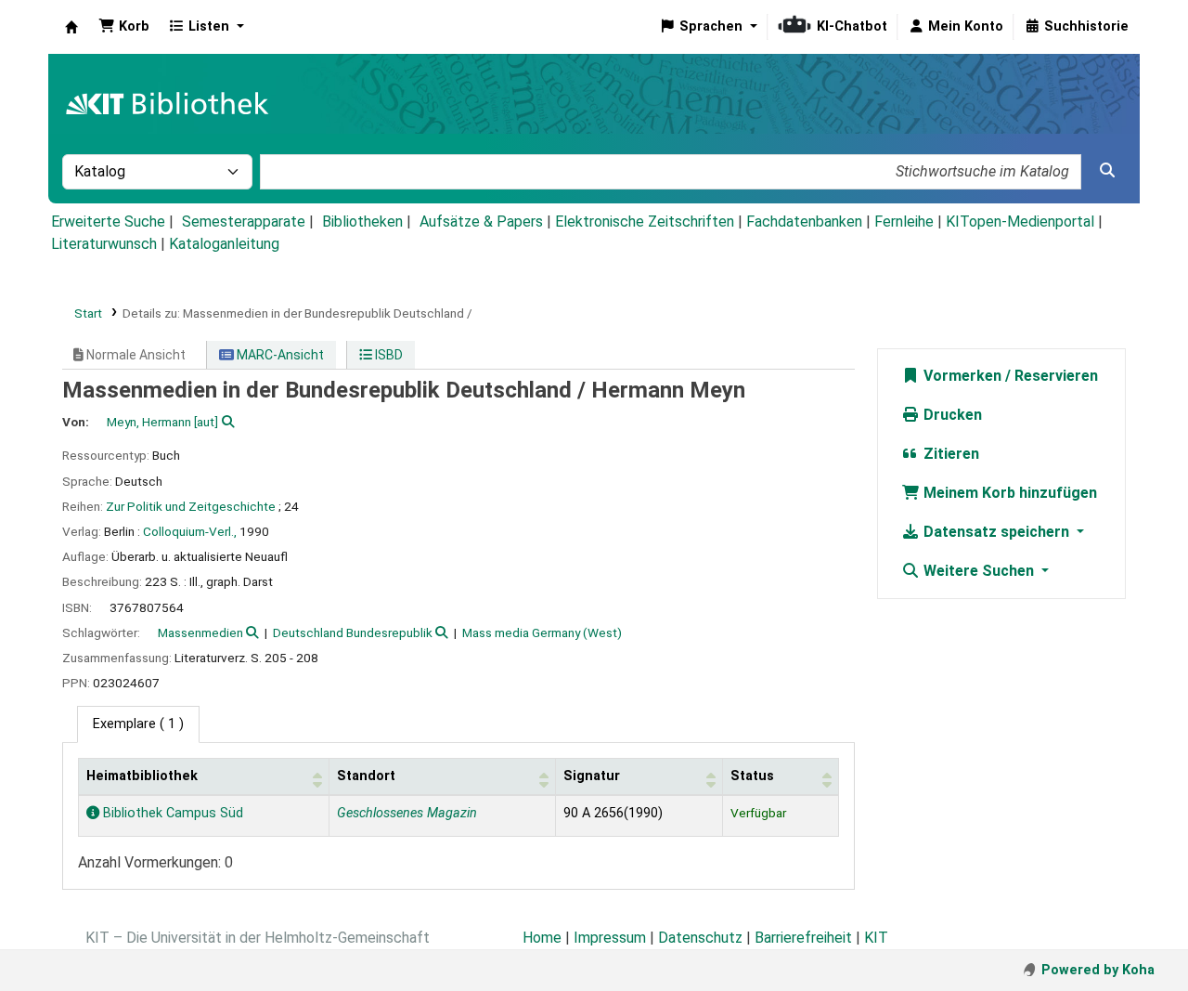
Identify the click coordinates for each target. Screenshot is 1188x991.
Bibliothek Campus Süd (171, 813)
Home (542, 937)
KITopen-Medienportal (1020, 221)
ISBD (387, 354)
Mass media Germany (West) (542, 632)
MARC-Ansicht (279, 354)
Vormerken (960, 376)
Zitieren (949, 454)
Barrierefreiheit (803, 937)
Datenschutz (700, 937)
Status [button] (752, 776)
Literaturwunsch (104, 244)
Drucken (951, 415)
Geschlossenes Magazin (407, 813)
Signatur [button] (591, 776)
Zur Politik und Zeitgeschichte (191, 506)
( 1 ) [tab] (138, 724)
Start (88, 313)
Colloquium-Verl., (190, 531)
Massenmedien (200, 632)
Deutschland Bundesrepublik (353, 632)
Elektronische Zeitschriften (644, 221)
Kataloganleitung (224, 244)
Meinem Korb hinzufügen (1008, 493)
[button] (124, 27)
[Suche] (1107, 171)
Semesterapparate (243, 221)
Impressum (610, 937)
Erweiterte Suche (108, 221)
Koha (71, 26)
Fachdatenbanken (804, 221)
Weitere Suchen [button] (979, 571)
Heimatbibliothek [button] (142, 776)
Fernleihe (904, 221)
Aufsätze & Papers (481, 221)
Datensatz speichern (996, 532)
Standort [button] (366, 776)
